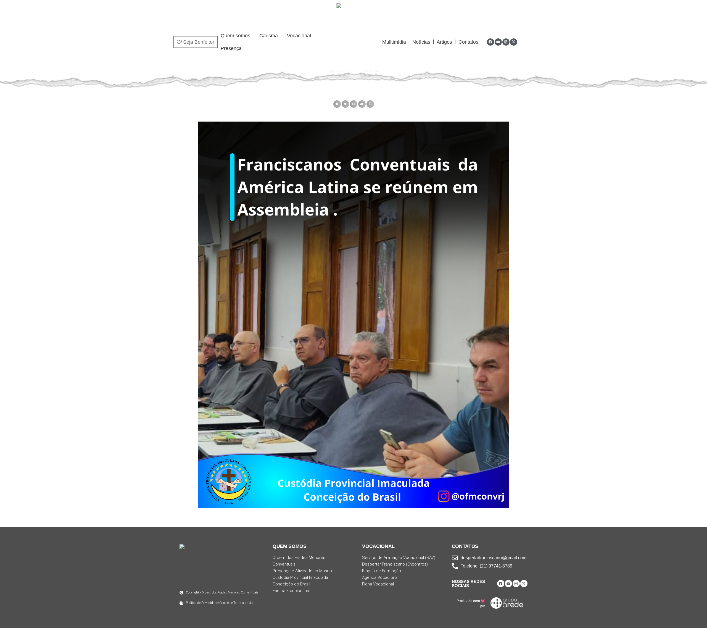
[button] (337, 104)
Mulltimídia (394, 42)
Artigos (444, 42)
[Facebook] (490, 42)
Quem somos (235, 35)
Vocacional (299, 35)
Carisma (268, 35)
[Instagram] (506, 42)
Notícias (421, 42)
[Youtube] (498, 42)
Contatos (468, 42)
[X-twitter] (513, 42)
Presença (231, 48)
